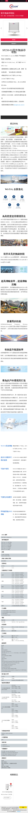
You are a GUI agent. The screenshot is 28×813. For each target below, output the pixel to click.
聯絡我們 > (14, 43)
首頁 (2, 15)
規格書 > (14, 39)
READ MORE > (7, 797)
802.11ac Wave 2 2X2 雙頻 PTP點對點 (7, 794)
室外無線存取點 (10, 15)
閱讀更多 (19, 811)
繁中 (7, 0)
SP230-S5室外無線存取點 (7, 791)
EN (2, 0)
